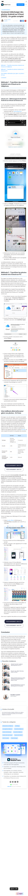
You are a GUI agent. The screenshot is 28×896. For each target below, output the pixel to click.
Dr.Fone (23, 429)
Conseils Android (6, 9)
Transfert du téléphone (19, 728)
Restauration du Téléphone (8, 725)
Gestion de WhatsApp (7, 732)
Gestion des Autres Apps (7, 735)
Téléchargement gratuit (13, 465)
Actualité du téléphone (18, 732)
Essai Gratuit (20, 4)
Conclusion (3, 77)
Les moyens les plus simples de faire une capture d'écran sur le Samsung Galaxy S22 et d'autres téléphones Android (12, 713)
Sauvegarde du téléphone (7, 728)
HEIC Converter (6, 738)
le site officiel (10, 520)
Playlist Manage (14, 738)
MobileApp (17, 725)
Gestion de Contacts (18, 735)
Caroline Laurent (15, 694)
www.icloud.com (18, 111)
